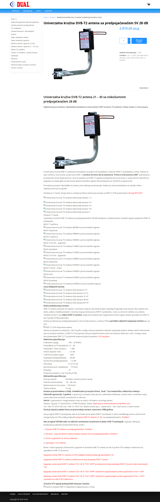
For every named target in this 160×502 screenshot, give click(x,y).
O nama (12, 494)
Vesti (38, 11)
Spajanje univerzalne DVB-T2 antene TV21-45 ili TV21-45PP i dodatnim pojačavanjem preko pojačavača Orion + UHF (94, 471)
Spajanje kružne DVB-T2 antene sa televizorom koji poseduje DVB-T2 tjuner (76, 459)
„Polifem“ (125, 417)
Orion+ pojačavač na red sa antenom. (61, 438)
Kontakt (48, 11)
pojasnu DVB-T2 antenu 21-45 (89, 417)
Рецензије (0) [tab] (144, 88)
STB (127, 58)
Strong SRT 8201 (135, 193)
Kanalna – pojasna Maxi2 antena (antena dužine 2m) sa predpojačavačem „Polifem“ (81, 434)
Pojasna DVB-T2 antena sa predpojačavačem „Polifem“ (69, 429)
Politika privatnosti (40, 494)
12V (128, 55)
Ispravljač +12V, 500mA (55, 443)
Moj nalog (27, 11)
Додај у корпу (139, 41)
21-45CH (133, 55)
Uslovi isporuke (24, 494)
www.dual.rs (98, 403)
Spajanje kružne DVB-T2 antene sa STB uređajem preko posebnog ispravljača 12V (79, 455)
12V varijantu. (104, 336)
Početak (15, 11)
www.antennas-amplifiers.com (117, 403)
